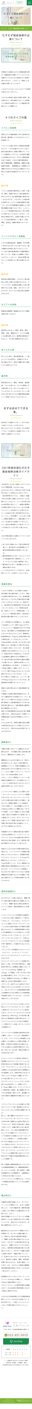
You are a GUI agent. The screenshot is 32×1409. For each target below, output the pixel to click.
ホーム (3, 28)
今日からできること (16, 451)
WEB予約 (18, 1341)
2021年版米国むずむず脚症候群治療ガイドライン (16, 55)
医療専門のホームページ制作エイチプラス (24, 1401)
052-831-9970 (18, 1335)
